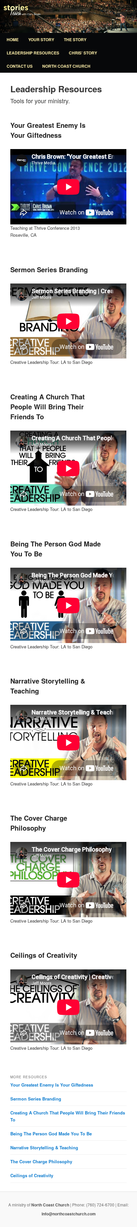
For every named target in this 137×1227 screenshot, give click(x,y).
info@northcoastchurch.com (69, 1214)
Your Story (41, 39)
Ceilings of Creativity (43, 955)
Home (13, 39)
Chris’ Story (83, 53)
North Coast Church (66, 66)
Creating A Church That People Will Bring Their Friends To (47, 406)
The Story (75, 39)
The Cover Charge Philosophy (38, 823)
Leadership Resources (33, 53)
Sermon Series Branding (49, 269)
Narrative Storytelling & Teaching (44, 1147)
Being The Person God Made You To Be (51, 1133)
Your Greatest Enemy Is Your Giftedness (47, 130)
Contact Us (20, 66)
